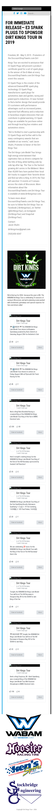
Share (40, 347)
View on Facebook (16, 347)
